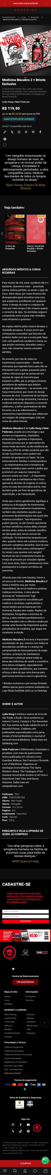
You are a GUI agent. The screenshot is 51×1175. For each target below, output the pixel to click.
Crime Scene (9, 1022)
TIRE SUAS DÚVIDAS (25, 982)
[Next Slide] (46, 3)
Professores (31, 996)
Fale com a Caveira (12, 1073)
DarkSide (8, 1037)
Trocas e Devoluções (12, 1058)
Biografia (35, 17)
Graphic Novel (10, 1018)
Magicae (30, 1018)
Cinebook (31, 1014)
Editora (7, 996)
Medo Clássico (10, 1014)
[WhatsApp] (45, 1160)
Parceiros (30, 1000)
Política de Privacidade (13, 1051)
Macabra (8, 1029)
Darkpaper (31, 1033)
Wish (29, 1029)
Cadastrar (25, 921)
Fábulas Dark (32, 1026)
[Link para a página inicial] (10, 17)
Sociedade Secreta (12, 1033)
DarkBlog (8, 1004)
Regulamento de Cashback (15, 1062)
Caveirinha (31, 1022)
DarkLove (8, 1026)
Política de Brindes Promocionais (18, 1055)
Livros (23, 17)
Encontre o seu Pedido (13, 1066)
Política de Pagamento (13, 1047)
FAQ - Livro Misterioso (13, 1069)
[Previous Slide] (5, 3)
